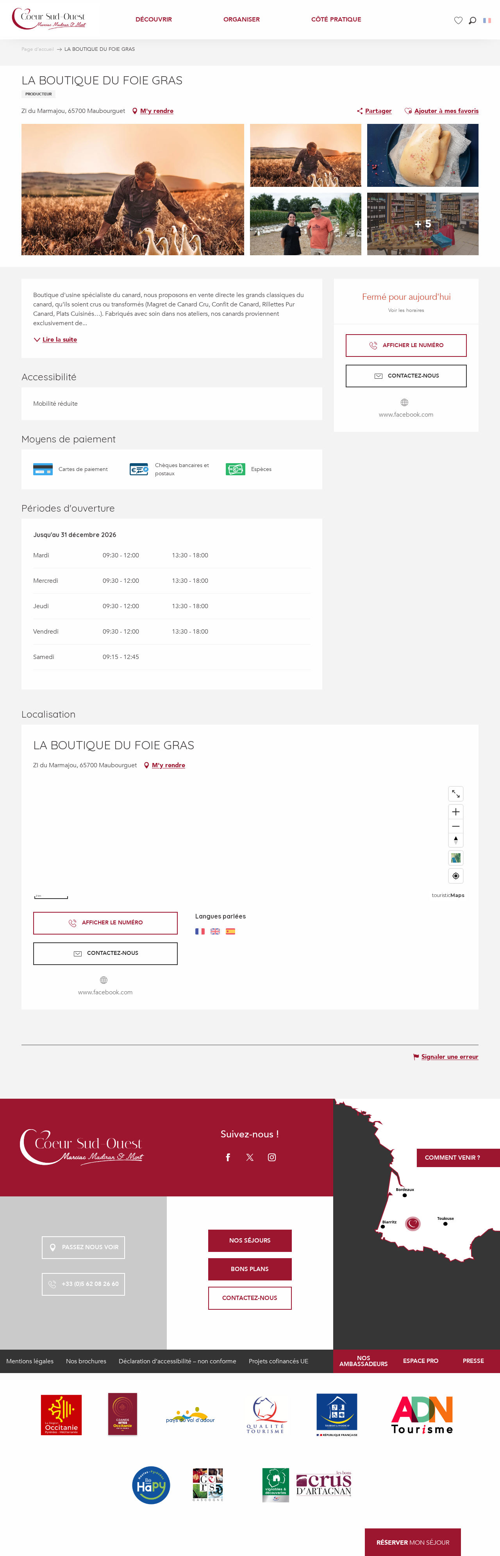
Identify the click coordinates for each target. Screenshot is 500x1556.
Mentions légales (30, 1361)
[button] (472, 20)
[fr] (487, 20)
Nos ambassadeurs (363, 1361)
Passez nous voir (90, 1247)
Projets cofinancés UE (278, 1361)
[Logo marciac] (83, 1147)
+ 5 (423, 224)
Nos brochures (86, 1361)
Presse (473, 1361)
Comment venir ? (452, 1158)
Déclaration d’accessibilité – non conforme (177, 1361)
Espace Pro (421, 1361)
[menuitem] (49, 19)
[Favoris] (459, 20)
